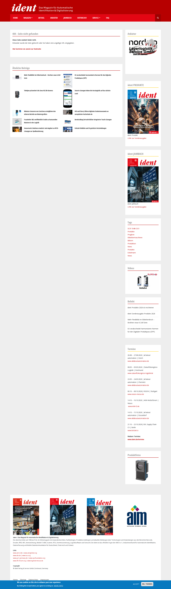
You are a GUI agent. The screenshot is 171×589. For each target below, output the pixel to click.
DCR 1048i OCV (133, 228)
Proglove (131, 234)
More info (58, 586)
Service (95, 17)
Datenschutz (33, 580)
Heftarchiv (82, 17)
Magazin (27, 17)
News (130, 246)
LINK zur (131, 207)
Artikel (41, 17)
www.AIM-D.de (133, 406)
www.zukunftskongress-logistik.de (140, 373)
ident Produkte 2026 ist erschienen (141, 307)
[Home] (41, 7)
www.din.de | (17, 555)
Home (15, 17)
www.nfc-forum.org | (20, 561)
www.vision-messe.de (136, 394)
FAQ (107, 17)
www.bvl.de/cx (133, 430)
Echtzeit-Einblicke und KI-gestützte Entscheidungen (90, 128)
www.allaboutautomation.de (138, 361)
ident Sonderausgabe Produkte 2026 (141, 314)
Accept (136, 584)
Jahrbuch (68, 17)
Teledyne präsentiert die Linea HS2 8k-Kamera (38, 90)
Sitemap (23, 580)
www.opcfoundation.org (37, 558)
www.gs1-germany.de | (21, 558)
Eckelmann (132, 253)
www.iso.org (26, 555)
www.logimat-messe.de (35, 561)
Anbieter (54, 17)
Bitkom (130, 240)
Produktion (132, 243)
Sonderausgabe (140, 207)
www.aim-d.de (17, 553)
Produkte (131, 231)
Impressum (44, 580)
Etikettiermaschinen (135, 237)
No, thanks (147, 584)
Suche (158, 18)
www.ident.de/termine (136, 439)
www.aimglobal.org (30, 553)
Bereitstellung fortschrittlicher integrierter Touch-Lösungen (93, 119)
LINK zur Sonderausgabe (137, 138)
